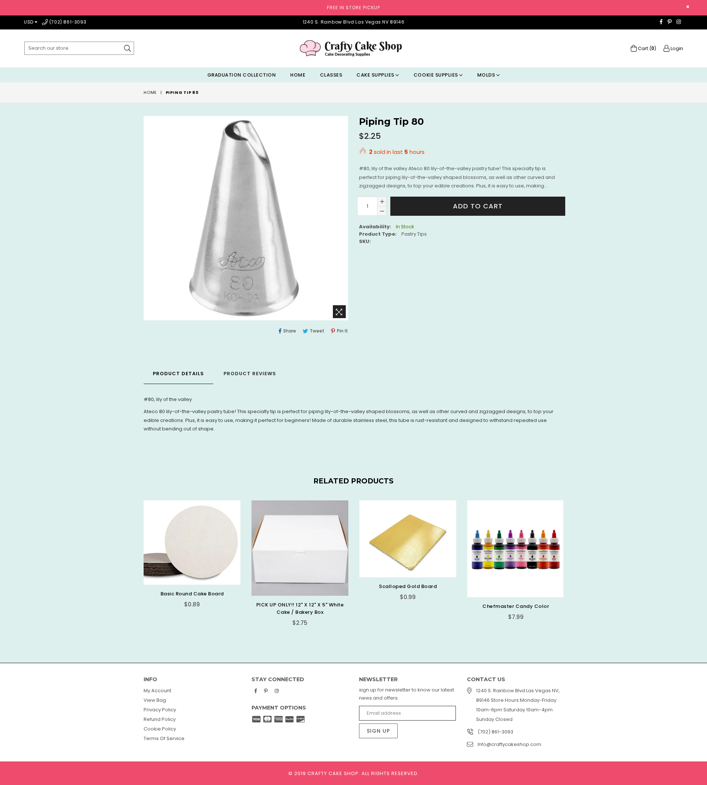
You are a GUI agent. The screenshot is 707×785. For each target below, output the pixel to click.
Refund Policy (160, 719)
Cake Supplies (375, 74)
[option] (186, 559)
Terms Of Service (164, 738)
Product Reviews (250, 373)
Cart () (646, 48)
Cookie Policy (160, 728)
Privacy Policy (160, 709)
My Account (157, 690)
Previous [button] (136, 558)
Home (297, 74)
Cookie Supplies (436, 74)
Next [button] (570, 558)
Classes (331, 74)
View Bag (155, 700)
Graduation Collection (241, 74)
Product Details (178, 373)
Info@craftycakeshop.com (509, 744)
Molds (486, 74)
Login (676, 48)
